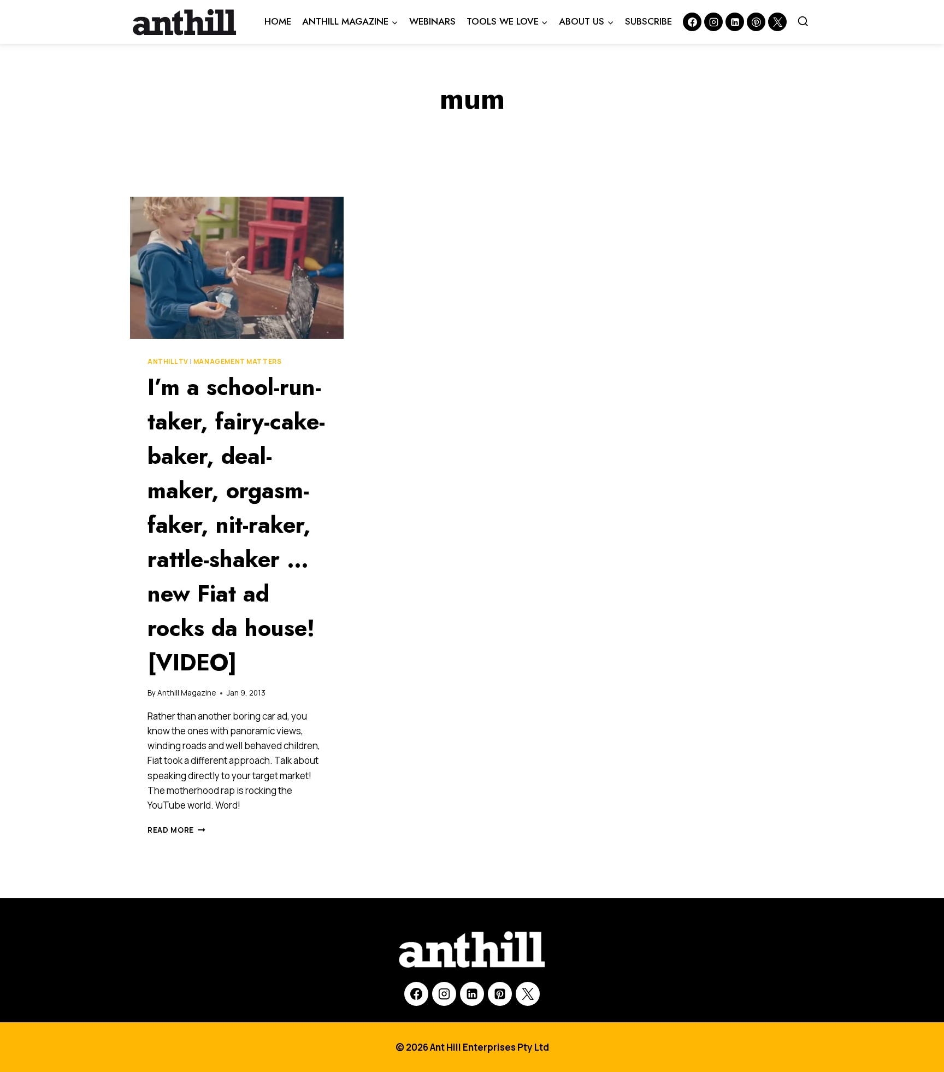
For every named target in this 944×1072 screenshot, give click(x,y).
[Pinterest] (756, 22)
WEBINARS (432, 21)
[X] (528, 994)
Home (277, 21)
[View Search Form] (803, 22)
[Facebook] (692, 22)
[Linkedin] (734, 22)
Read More (176, 830)
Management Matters (237, 361)
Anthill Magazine (186, 693)
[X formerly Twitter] (777, 22)
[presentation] (237, 268)
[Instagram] (713, 22)
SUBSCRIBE (648, 21)
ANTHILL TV (168, 361)
